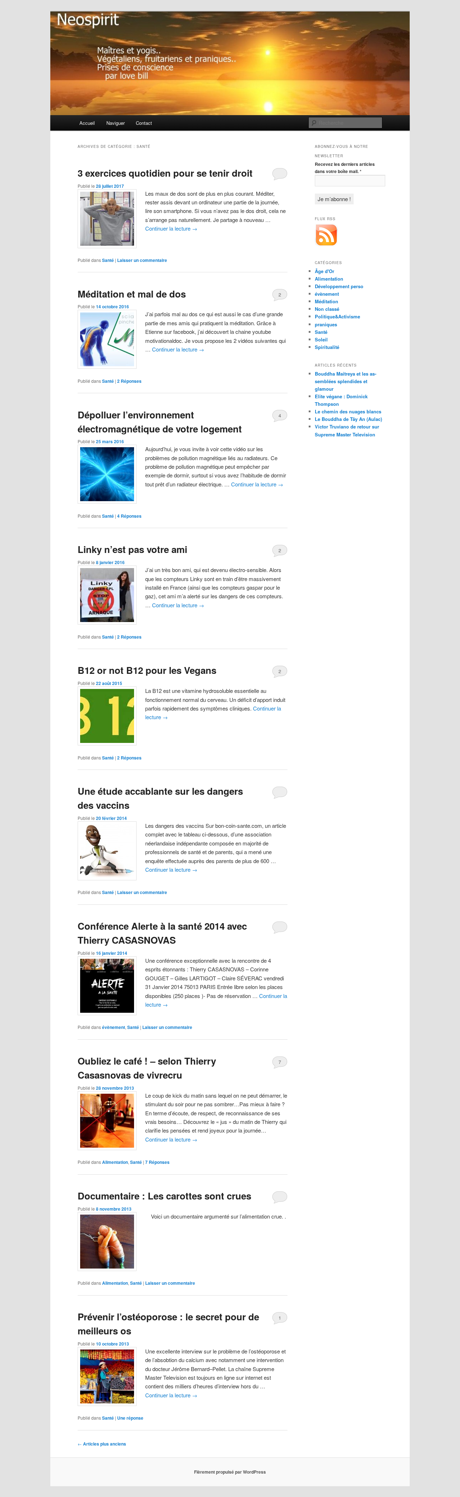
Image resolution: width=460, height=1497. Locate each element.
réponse (130, 1418)
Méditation (326, 301)
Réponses (129, 381)
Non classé (327, 308)
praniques (326, 324)
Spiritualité (327, 347)
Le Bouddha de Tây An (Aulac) (348, 419)
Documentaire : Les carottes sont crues (164, 1195)
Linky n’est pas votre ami (132, 549)
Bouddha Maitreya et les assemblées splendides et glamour (345, 381)
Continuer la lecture (171, 228)
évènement (113, 1027)
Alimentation (115, 1162)
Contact (144, 122)
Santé (108, 260)
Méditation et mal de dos (132, 293)
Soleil (321, 339)
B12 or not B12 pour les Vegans (147, 670)
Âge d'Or (324, 271)
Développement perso (339, 286)
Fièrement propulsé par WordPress (230, 1472)
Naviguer (115, 122)
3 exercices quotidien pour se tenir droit (165, 173)
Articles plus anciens (102, 1444)
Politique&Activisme (337, 316)
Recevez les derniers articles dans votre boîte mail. (345, 167)
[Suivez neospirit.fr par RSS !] (326, 244)
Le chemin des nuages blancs (348, 411)
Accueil (87, 122)
